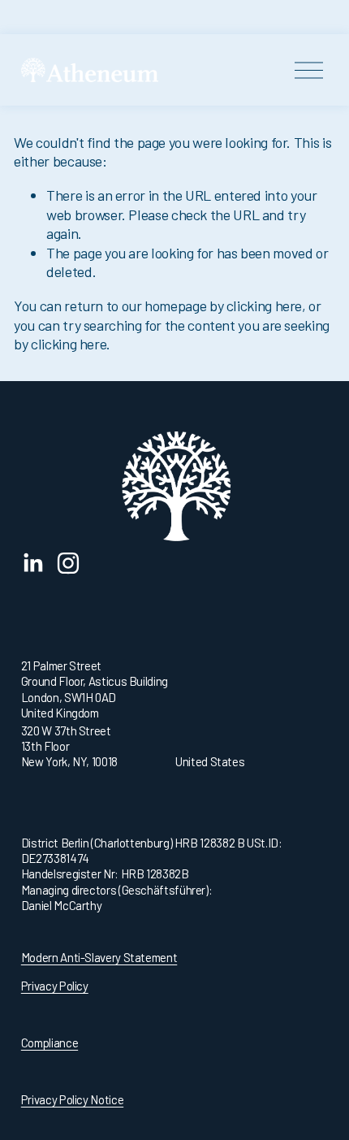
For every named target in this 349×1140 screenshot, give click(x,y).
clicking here (264, 305)
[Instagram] (68, 563)
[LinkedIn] (32, 563)
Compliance (49, 1042)
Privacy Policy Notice (72, 1099)
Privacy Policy (54, 985)
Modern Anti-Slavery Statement (99, 957)
